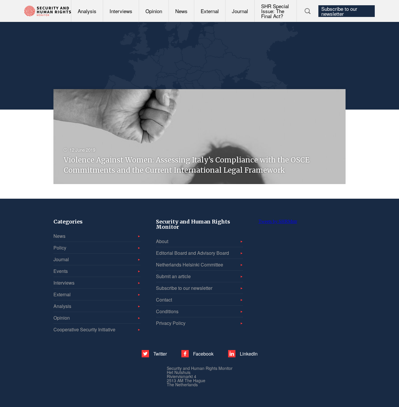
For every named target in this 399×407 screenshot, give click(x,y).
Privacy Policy (170, 323)
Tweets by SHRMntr (278, 221)
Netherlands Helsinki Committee (189, 264)
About (162, 241)
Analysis (87, 11)
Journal (240, 11)
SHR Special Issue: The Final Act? (275, 11)
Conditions (167, 311)
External (210, 11)
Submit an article (173, 276)
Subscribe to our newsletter (339, 11)
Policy (59, 247)
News (181, 11)
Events (60, 271)
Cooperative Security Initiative (84, 329)
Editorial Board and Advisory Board (192, 253)
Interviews (121, 11)
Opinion (153, 11)
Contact (164, 299)
